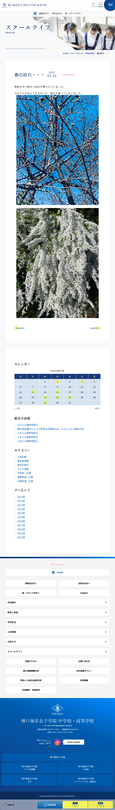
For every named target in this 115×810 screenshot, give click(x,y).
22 (45, 397)
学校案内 (11, 602)
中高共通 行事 (25, 480)
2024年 (21, 496)
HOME (66, 53)
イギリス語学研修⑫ (27, 424)
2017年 (21, 524)
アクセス (93, 6)
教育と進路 (12, 612)
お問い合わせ (84, 661)
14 (33, 392)
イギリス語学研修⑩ (27, 436)
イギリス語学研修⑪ (27, 432)
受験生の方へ (44, 13)
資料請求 (100, 6)
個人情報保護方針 (31, 670)
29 (45, 402)
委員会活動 (23, 460)
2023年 (21, 500)
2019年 (21, 516)
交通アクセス (31, 661)
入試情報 (11, 631)
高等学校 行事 (25, 476)
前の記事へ (20, 328)
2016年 (21, 529)
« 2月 (17, 408)
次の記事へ (94, 328)
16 (57, 392)
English (84, 592)
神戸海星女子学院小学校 (86, 768)
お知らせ (10, 804)
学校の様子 (90, 53)
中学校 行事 (24, 472)
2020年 (21, 512)
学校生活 (11, 622)
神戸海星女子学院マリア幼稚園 (29, 768)
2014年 (21, 537)
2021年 (21, 508)
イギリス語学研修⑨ (27, 440)
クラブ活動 (23, 468)
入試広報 (22, 456)
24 (70, 397)
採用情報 (84, 680)
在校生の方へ (57, 13)
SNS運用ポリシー (84, 670)
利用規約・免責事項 (31, 689)
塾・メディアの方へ (73, 13)
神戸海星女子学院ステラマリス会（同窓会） (85, 780)
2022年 (21, 504)
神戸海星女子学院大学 (29, 780)
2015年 (21, 533)
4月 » (98, 408)
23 (57, 397)
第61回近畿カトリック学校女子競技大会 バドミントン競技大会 (50, 428)
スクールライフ (77, 53)
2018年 (21, 520)
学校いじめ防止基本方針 (31, 680)
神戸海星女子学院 (57, 757)
